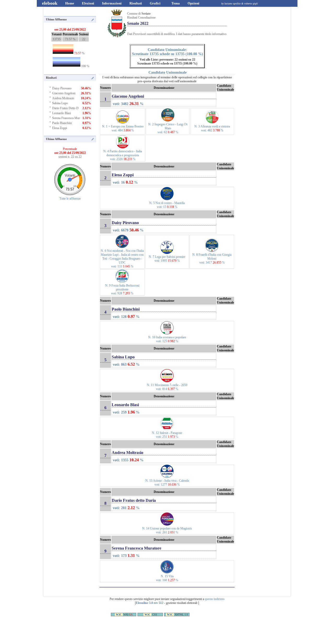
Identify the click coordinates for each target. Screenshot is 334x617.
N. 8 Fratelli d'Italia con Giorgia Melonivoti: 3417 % (211, 258)
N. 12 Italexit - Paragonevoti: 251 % (167, 435)
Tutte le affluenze (70, 198)
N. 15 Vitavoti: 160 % (167, 578)
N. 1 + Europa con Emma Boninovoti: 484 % (123, 128)
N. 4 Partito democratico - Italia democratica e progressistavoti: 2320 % (122, 155)
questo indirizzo (214, 599)
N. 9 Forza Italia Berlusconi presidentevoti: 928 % (122, 289)
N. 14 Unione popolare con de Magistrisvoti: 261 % (167, 530)
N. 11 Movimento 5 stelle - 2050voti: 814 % (167, 387)
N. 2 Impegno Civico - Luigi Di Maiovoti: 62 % (167, 128)
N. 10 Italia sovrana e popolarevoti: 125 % (167, 339)
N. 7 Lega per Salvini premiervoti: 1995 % (167, 259)
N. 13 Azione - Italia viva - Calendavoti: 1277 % (167, 482)
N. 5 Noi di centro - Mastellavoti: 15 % (167, 205)
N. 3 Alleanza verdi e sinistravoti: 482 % (212, 128)
